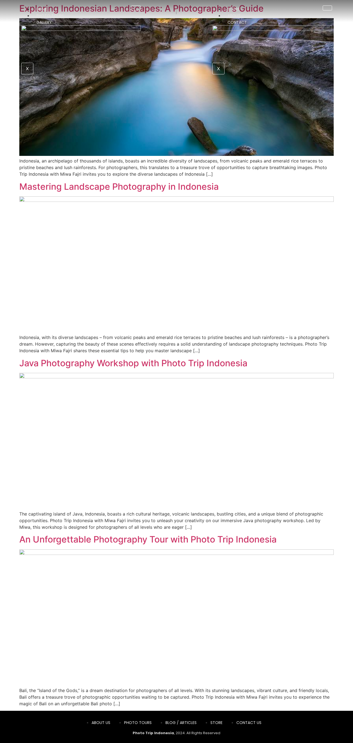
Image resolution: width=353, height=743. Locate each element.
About (234, 15)
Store (234, 9)
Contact (237, 22)
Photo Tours (50, 15)
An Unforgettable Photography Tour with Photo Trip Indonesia (148, 539)
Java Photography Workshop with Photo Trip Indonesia (133, 363)
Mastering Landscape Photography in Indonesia (119, 186)
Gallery (44, 22)
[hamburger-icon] (136, 8)
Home (41, 9)
